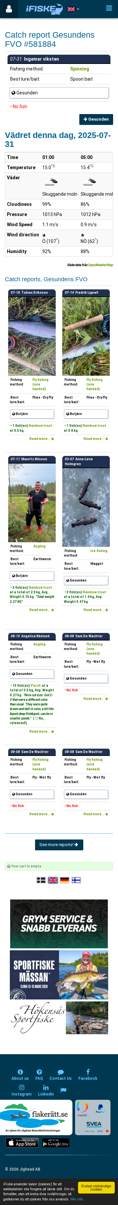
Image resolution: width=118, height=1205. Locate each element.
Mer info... (78, 1199)
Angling (39, 546)
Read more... (40, 439)
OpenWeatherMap (100, 265)
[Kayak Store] (59, 923)
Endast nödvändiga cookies (96, 1187)
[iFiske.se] (44, 9)
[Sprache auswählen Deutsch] (65, 880)
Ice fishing (99, 551)
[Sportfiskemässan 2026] (59, 975)
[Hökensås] (59, 1017)
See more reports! (56, 844)
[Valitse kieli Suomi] (77, 880)
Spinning (79, 68)
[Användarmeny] (9, 9)
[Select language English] (53, 880)
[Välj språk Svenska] (42, 880)
